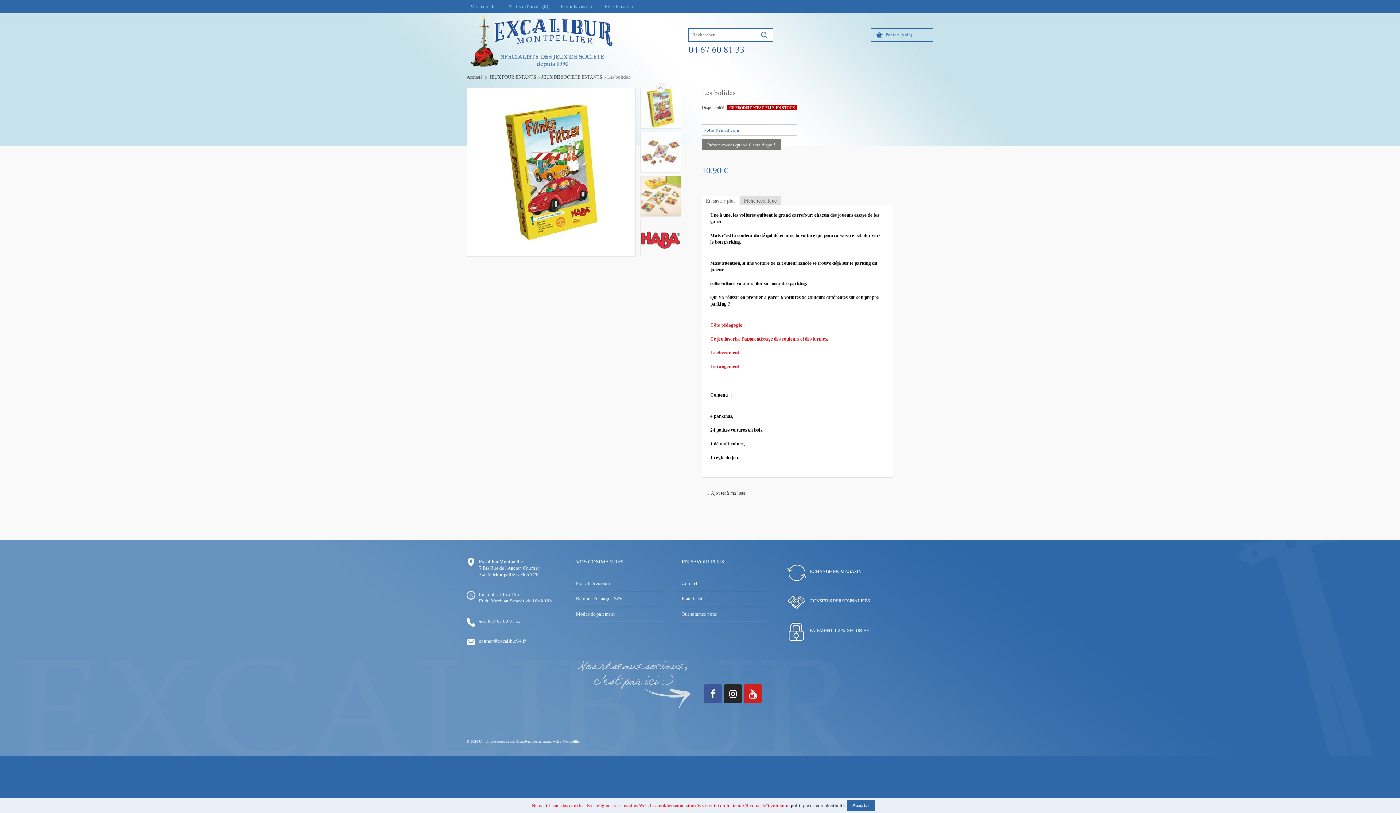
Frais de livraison (593, 583)
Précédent (660, 256)
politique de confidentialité (818, 805)
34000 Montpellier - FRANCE (509, 574)
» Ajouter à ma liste (726, 493)
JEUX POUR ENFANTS (513, 77)
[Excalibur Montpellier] (541, 57)
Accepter (861, 806)
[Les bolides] (660, 108)
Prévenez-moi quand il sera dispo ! (741, 144)
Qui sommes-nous (699, 614)
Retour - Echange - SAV (599, 598)
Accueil (474, 77)
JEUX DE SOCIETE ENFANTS (571, 77)
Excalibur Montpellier (501, 561)
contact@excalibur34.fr (502, 640)
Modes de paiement (595, 614)
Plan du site (693, 598)
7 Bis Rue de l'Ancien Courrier (509, 568)
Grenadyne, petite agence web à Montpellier (548, 741)
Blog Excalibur (619, 6)
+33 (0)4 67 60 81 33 (500, 621)
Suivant (660, 88)
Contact (689, 583)
